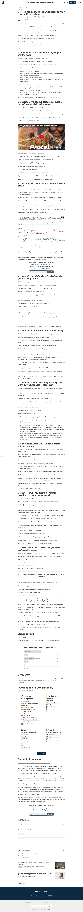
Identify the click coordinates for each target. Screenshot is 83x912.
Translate (20, 9)
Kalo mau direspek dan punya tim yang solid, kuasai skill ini (31, 866)
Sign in (79, 2)
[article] (41, 856)
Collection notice (53, 902)
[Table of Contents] (1, 456)
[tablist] (23, 834)
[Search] (64, 2)
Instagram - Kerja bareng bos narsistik (28, 794)
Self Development (22, 7)
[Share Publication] (67, 2)
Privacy (44, 902)
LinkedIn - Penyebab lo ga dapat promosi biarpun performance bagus (37, 773)
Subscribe (72, 2)
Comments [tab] (21, 834)
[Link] (16, 54)
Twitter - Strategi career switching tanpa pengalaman (32, 784)
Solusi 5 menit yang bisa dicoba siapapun (27, 876)
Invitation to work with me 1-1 (27, 854)
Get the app (48, 906)
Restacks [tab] (26, 834)
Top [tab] (19, 850)
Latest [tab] (22, 850)
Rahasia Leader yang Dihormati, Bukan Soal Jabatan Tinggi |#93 (34, 863)
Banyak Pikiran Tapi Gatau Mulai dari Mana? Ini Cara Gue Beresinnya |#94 (34, 874)
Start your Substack (38, 906)
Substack (35, 909)
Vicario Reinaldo (24, 19)
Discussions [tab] (27, 850)
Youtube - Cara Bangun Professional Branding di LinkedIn (34, 763)
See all (20, 883)
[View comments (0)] (24, 23)
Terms (47, 902)
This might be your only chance (25, 855)
